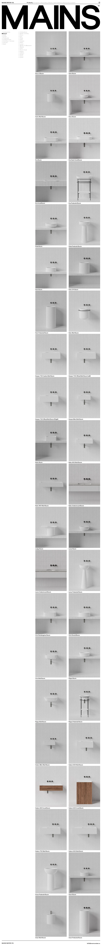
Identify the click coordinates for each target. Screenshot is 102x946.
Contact (72, 2)
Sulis (21, 56)
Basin (5, 33)
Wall (4, 44)
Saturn (22, 53)
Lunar (22, 44)
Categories (6, 32)
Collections (23, 32)
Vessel (5, 42)
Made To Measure (25, 45)
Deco (21, 35)
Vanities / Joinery (8, 41)
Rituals (50, 2)
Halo (21, 39)
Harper (22, 41)
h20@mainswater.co (93, 943)
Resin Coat (23, 50)
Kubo (21, 42)
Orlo (21, 48)
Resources (66, 2)
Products (30, 2)
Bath (4, 35)
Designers (36, 2)
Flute (21, 38)
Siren (21, 54)
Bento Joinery (24, 33)
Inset (4, 36)
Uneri (21, 57)
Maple (22, 47)
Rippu (22, 51)
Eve (21, 36)
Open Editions (57, 2)
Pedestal (6, 38)
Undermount (7, 39)
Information (44, 2)
